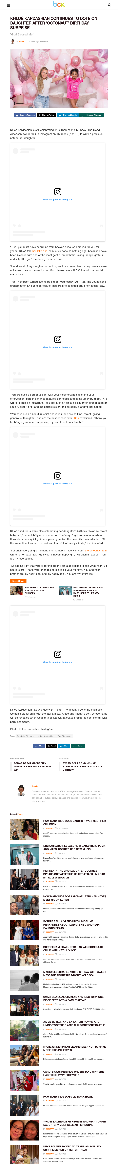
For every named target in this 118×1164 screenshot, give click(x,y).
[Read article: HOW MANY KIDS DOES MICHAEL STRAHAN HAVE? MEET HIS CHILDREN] (24, 905)
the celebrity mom (96, 550)
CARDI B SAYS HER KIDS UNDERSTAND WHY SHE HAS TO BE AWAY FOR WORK (73, 1073)
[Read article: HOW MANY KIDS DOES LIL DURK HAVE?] (24, 1105)
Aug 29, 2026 (31, 597)
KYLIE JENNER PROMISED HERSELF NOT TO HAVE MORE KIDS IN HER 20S (74, 1048)
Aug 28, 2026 (80, 600)
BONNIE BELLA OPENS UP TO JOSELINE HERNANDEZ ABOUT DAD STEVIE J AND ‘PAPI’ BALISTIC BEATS (71, 924)
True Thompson (65, 736)
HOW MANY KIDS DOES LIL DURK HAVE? (68, 1096)
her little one (39, 251)
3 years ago (34, 41)
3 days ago (61, 1029)
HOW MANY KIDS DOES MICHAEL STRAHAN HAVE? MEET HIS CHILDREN (74, 898)
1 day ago (61, 853)
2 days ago (61, 881)
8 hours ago (62, 828)
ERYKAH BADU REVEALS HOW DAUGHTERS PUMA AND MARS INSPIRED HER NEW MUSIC (74, 847)
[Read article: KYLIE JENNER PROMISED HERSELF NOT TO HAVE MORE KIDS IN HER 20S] (24, 1055)
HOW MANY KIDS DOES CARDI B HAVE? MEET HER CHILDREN (74, 822)
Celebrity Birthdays (26, 736)
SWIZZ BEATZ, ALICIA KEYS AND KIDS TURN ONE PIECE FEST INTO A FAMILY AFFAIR (73, 998)
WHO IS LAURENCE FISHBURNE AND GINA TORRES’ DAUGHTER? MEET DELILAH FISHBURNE (75, 1123)
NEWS (45, 41)
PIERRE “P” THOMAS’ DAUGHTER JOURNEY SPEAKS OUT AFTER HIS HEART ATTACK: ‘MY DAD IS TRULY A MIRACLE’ (74, 874)
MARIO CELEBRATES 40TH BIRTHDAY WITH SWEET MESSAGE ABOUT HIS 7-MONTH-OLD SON (74, 973)
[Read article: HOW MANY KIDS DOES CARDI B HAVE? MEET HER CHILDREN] (24, 829)
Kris (76, 418)
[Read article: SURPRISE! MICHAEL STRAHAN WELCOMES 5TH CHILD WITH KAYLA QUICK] (24, 955)
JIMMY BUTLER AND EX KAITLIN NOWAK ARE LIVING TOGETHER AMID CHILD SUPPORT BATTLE (74, 1023)
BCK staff (50, 828)
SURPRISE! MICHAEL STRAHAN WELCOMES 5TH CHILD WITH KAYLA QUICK (73, 948)
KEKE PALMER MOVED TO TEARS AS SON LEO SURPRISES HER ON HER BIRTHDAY (72, 1148)
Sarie (21, 41)
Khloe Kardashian (46, 736)
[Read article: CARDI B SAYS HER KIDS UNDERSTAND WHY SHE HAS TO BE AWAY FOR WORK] (24, 1080)
